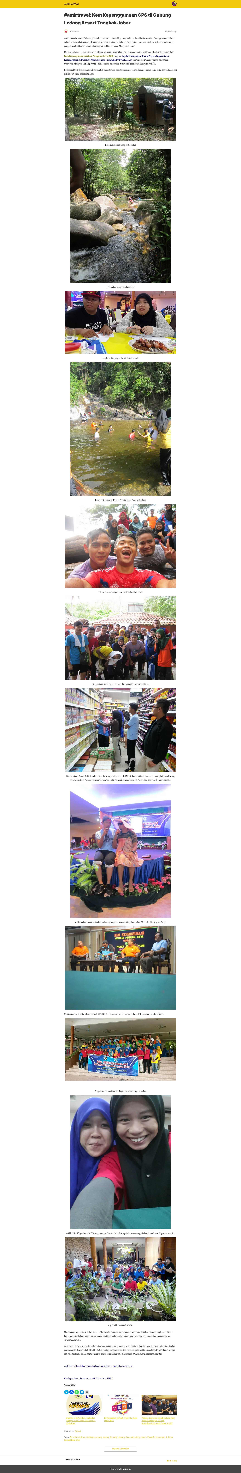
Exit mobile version (120, 1469)
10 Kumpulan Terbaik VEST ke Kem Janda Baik (120, 1419)
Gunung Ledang (117, 1437)
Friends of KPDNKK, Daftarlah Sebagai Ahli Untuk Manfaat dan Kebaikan (81, 1420)
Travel (78, 1431)
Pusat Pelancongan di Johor (160, 1437)
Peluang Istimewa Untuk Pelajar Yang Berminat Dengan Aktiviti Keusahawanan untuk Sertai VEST (158, 1420)
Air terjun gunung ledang (97, 1437)
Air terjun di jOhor (77, 1437)
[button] (66, 1392)
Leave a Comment (120, 1448)
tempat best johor (72, 1440)
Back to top (172, 1461)
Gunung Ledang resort (136, 1437)
